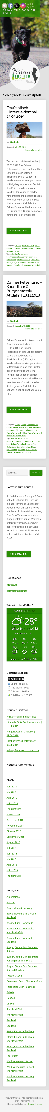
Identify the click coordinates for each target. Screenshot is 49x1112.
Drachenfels (31, 444)
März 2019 (12, 803)
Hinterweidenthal (23, 260)
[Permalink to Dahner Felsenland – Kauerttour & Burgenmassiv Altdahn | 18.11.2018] (24, 309)
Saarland (11, 1020)
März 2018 (12, 870)
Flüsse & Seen (14, 975)
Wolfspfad (35, 265)
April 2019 (12, 797)
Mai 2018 (11, 859)
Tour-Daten (12, 1056)
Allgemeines (13, 897)
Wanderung (26, 452)
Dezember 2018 (15, 820)
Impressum (12, 584)
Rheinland (21, 450)
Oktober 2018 (14, 831)
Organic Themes (34, 1104)
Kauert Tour (35, 260)
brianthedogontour (14, 257)
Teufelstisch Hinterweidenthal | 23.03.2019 (22, 112)
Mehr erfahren (20, 232)
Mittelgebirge (12, 262)
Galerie (10, 992)
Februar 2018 (14, 876)
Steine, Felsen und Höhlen (17, 433)
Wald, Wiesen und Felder (20, 1061)
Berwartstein (23, 254)
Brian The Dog (15, 142)
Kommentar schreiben (33, 150)
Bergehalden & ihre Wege (20, 908)
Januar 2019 (13, 814)
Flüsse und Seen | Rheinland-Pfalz (24, 981)
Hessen (11, 998)
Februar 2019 (14, 809)
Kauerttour (26, 447)
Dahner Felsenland (29, 257)
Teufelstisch (18, 265)
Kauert (19, 447)
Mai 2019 (11, 792)
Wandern (17, 452)
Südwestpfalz (33, 262)
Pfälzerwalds (12, 450)
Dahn (8, 444)
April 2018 (12, 864)
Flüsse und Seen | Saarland (21, 986)
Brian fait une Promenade (20, 923)
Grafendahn (11, 260)
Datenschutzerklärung (17, 591)
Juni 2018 (12, 853)
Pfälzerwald (22, 262)
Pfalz (33, 447)
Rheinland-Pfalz (28, 246)
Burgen (25, 441)
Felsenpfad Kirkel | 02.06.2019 (23, 750)
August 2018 (13, 842)
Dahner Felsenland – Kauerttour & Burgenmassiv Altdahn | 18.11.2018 (24, 289)
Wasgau (27, 265)
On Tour (18, 246)
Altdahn (14, 254)
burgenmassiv (33, 441)
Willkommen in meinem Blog (21, 716)
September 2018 (15, 836)
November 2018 (15, 825)
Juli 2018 (11, 848)
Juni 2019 (12, 786)
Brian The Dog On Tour (19, 12)
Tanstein (10, 265)
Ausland (11, 902)
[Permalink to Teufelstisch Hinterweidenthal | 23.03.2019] (24, 130)
